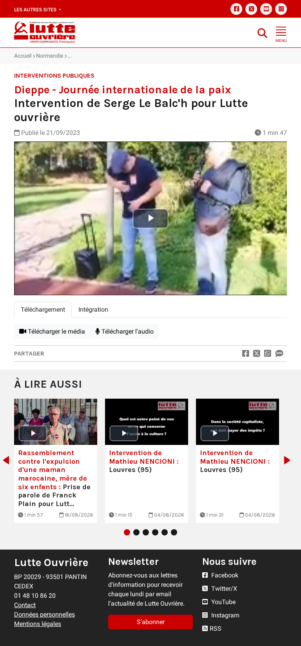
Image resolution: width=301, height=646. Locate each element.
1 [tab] (127, 532)
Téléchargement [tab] (43, 309)
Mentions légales (37, 624)
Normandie (49, 56)
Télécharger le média (55, 331)
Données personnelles (44, 614)
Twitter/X (223, 588)
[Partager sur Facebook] (245, 353)
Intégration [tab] (93, 309)
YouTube (223, 602)
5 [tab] (164, 532)
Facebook (224, 575)
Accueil (22, 56)
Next (289, 460)
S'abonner (151, 622)
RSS (215, 628)
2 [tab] (136, 532)
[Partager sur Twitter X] (256, 353)
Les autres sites (36, 10)
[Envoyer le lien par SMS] (279, 353)
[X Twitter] (251, 9)
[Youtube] (266, 9)
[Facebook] (236, 9)
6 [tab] (174, 532)
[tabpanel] (150, 331)
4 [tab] (155, 532)
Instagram (224, 615)
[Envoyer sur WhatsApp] (267, 353)
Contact (25, 605)
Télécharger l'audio (127, 331)
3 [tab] (146, 532)
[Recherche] (262, 32)
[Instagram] (281, 9)
